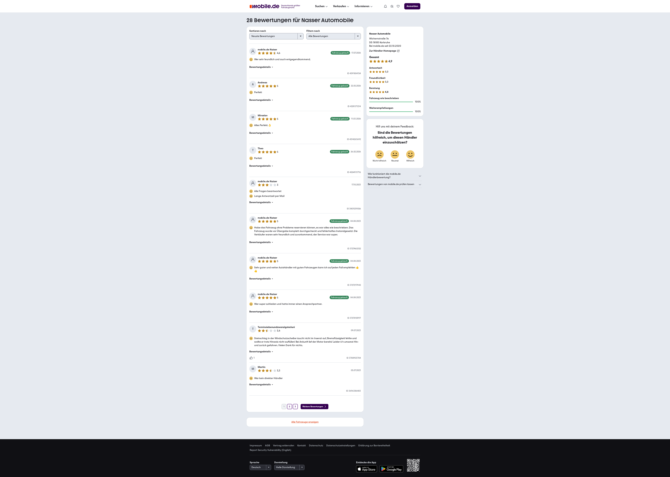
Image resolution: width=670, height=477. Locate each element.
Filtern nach (313, 30)
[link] (392, 6)
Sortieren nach (257, 30)
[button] (305, 67)
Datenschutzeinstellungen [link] (340, 445)
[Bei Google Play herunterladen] (391, 468)
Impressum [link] (256, 445)
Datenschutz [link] (316, 445)
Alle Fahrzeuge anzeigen (305, 422)
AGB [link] (267, 445)
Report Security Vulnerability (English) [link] (270, 450)
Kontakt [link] (301, 445)
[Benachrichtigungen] (385, 6)
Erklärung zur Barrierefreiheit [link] (374, 445)
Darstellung (281, 462)
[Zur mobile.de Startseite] (278, 6)
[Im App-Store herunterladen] (367, 468)
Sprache (254, 462)
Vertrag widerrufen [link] (283, 445)
